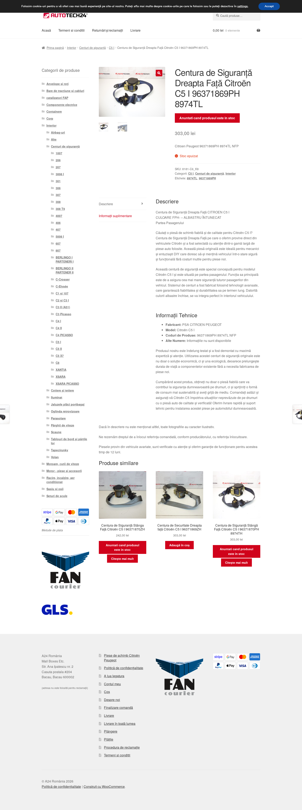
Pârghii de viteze (62, 425)
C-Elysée (62, 286)
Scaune (56, 432)
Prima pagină (55, 48)
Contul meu (112, 684)
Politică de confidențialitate (123, 668)
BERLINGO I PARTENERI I (65, 259)
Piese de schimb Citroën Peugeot (122, 657)
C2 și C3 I (62, 300)
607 (58, 243)
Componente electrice (61, 105)
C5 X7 (60, 356)
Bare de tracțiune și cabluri (65, 91)
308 (58, 202)
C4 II (59, 328)
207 (58, 167)
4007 (59, 216)
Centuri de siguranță (92, 48)
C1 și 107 (62, 293)
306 (58, 188)
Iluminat (56, 397)
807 (58, 250)
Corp (49, 118)
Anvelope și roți (57, 84)
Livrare (135, 30)
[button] (159, 73)
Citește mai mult (122, 559)
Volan (55, 457)
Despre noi (112, 699)
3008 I (60, 174)
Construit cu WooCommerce (104, 786)
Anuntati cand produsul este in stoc (207, 118)
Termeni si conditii (71, 30)
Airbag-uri (58, 132)
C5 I (111, 48)
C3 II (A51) (63, 307)
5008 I (60, 236)
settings (242, 6)
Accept (269, 6)
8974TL (192, 178)
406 (58, 223)
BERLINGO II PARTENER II (65, 270)
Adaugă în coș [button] (179, 545)
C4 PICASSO (64, 335)
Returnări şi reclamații (107, 30)
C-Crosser (63, 279)
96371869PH (207, 178)
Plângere (110, 731)
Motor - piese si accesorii (64, 471)
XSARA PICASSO (67, 384)
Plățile (108, 739)
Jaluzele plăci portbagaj (67, 404)
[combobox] (236, 16)
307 (58, 195)
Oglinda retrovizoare (65, 411)
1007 (59, 153)
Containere (54, 111)
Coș (107, 691)
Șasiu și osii (54, 489)
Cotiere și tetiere (62, 390)
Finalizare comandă (118, 707)
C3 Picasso (63, 314)
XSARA (61, 377)
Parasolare (58, 418)
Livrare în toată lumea (119, 723)
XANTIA (61, 370)
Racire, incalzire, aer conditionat (60, 480)
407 (58, 229)
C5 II (59, 349)
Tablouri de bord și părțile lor (69, 441)
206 (58, 160)
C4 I (58, 321)
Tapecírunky (59, 450)
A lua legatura (114, 676)
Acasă (46, 30)
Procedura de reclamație (122, 747)
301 (58, 181)
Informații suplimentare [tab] (115, 215)
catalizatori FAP (57, 98)
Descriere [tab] (106, 204)
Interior (71, 48)
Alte (53, 139)
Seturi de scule (56, 496)
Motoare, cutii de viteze (62, 464)
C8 (57, 363)
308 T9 (60, 209)
